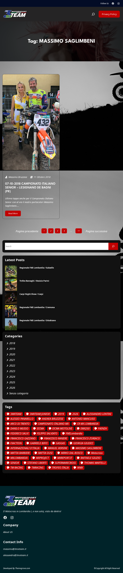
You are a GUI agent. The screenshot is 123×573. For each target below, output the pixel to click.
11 (79, 230)
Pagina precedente (27, 231)
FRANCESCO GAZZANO (23, 438)
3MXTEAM (15, 414)
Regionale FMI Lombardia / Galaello (37, 267)
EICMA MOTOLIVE (62, 428)
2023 (12, 371)
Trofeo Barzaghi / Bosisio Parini (34, 280)
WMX (80, 467)
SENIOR (14, 463)
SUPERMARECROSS (65, 463)
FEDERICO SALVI (19, 433)
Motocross (97, 453)
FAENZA (102, 428)
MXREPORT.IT (64, 458)
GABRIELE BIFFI (38, 443)
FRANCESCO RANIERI (55, 438)
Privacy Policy (109, 14)
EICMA (40, 428)
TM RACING (16, 467)
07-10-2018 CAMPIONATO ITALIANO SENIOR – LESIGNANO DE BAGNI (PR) (30, 187)
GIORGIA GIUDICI (83, 443)
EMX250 (85, 428)
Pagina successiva (96, 231)
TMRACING (38, 467)
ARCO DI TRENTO (19, 423)
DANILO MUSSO (19, 428)
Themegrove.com (22, 568)
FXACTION (16, 443)
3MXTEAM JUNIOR (40, 414)
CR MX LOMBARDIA (87, 423)
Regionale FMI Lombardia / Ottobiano (38, 320)
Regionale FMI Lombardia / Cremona (37, 307)
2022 (12, 365)
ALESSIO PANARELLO (21, 418)
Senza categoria (18, 393)
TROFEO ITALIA (60, 467)
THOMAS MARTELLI (95, 463)
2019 (12, 349)
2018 (12, 343)
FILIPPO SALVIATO (47, 433)
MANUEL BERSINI (57, 448)
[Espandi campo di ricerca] (93, 14)
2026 (12, 388)
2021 (12, 360)
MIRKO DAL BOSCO (72, 453)
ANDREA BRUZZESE (52, 418)
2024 (12, 376)
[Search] (113, 246)
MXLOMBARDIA (19, 458)
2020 (12, 354)
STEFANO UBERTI (36, 463)
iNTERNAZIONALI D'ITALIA (24, 448)
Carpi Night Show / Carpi (31, 294)
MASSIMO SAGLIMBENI (88, 448)
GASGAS (60, 443)
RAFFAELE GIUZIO (90, 458)
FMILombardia (74, 433)
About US (7, 532)
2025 (12, 382)
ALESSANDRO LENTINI (99, 414)
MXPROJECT (42, 458)
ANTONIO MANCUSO (83, 418)
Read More (13, 213)
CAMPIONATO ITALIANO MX (53, 423)
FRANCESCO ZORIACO (87, 438)
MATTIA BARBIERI (20, 453)
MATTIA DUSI (45, 453)
